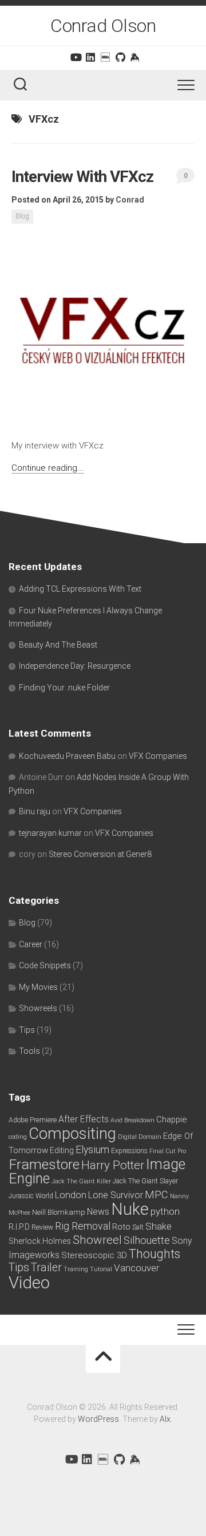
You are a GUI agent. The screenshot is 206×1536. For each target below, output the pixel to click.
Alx (165, 1419)
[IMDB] (105, 57)
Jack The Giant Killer (81, 1181)
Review (42, 1227)
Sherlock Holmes (40, 1241)
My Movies (38, 987)
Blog (22, 216)
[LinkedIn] (90, 57)
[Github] (120, 57)
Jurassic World (31, 1196)
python (165, 1211)
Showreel (97, 1240)
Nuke (130, 1209)
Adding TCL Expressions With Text (80, 588)
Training (76, 1269)
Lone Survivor (115, 1195)
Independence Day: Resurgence (74, 665)
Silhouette (147, 1240)
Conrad (130, 199)
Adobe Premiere (33, 1120)
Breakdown (139, 1120)
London (70, 1195)
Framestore (44, 1164)
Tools (29, 1051)
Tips (27, 1029)
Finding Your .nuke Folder (64, 687)
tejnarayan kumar (50, 833)
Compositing (72, 1133)
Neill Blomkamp (58, 1212)
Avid (116, 1120)
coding (18, 1137)
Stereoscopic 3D (94, 1255)
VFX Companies (158, 756)
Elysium (92, 1149)
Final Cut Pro (167, 1151)
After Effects (83, 1119)
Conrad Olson (103, 26)
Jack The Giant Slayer (145, 1181)
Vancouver (136, 1268)
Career (30, 944)
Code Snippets (45, 965)
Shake (158, 1226)
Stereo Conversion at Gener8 (100, 854)
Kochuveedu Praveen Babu (67, 756)
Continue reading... (47, 468)
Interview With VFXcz (82, 176)
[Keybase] (135, 57)
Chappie (171, 1119)
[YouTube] (75, 57)
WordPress (98, 1419)
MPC (156, 1194)
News (98, 1211)
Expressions (129, 1151)
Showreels (38, 1008)
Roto (121, 1227)
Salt (138, 1227)
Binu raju (34, 811)
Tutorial (101, 1269)
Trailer (46, 1267)
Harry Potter (112, 1165)
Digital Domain (139, 1137)
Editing (62, 1150)
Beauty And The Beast (58, 644)
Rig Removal (82, 1226)
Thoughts (154, 1254)
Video (29, 1282)
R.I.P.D (19, 1226)
